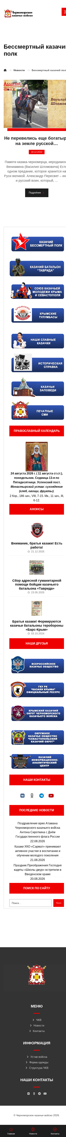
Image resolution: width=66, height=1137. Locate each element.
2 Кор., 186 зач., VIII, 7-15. (27, 495)
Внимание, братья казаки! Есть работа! (36, 545)
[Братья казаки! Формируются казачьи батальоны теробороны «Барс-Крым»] (36, 608)
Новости (39, 1025)
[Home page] (5, 70)
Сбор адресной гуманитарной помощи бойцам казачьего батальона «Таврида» (36, 584)
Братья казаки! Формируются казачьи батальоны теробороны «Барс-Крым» (36, 625)
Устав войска (38, 1056)
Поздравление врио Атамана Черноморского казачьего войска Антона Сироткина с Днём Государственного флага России (37, 830)
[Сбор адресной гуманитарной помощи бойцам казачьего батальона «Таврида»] (36, 567)
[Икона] (36, 456)
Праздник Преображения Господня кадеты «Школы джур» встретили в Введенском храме (38, 870)
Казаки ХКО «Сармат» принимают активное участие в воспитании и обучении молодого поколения (37, 851)
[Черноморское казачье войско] (18, 13)
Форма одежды (38, 1062)
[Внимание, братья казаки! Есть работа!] (36, 530)
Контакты (39, 1031)
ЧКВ (38, 1019)
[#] (22, 795)
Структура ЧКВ (38, 1067)
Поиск (58, 903)
